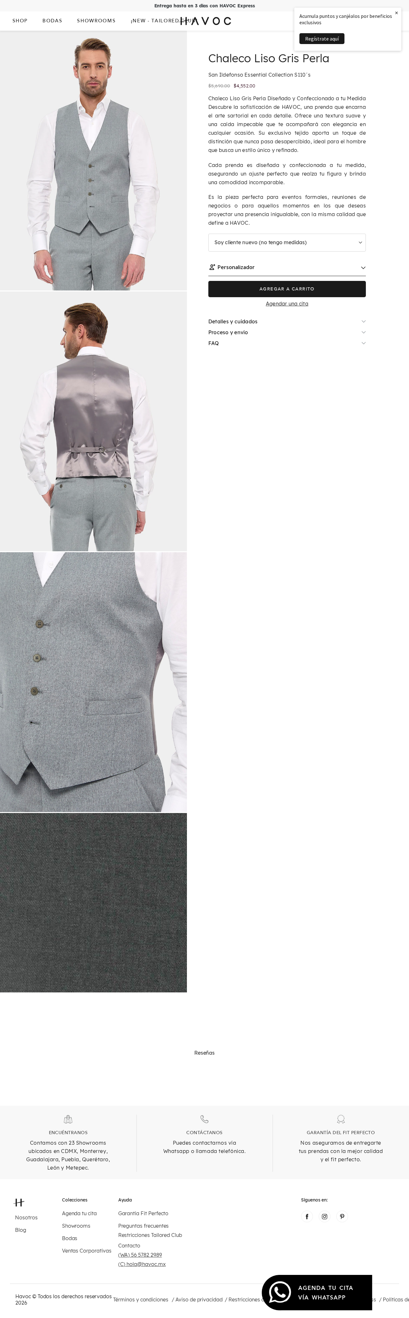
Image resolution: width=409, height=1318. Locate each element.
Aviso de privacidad (199, 1299)
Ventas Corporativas (87, 1251)
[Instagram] (324, 1220)
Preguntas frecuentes (143, 1226)
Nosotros (26, 1218)
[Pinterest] (342, 1220)
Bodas (70, 1238)
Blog (20, 1230)
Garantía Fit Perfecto (143, 1213)
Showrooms (76, 1226)
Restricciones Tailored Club (150, 1235)
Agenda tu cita (79, 1213)
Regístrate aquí (322, 38)
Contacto (129, 1246)
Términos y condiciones (140, 1299)
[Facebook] (307, 1220)
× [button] (396, 13)
